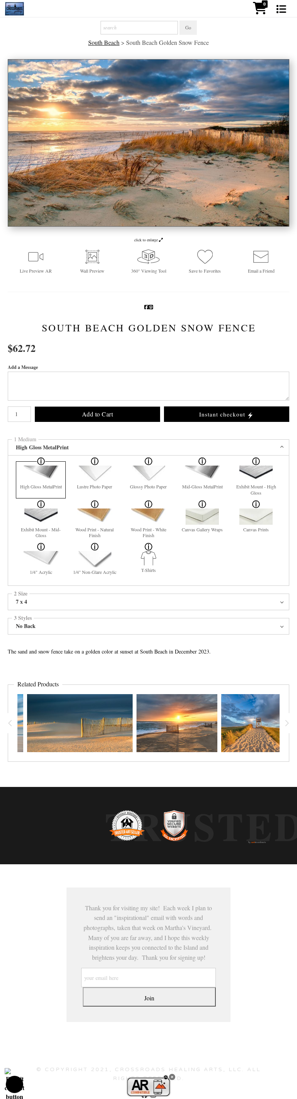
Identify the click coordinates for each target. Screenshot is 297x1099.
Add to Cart (97, 414)
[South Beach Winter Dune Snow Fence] (80, 723)
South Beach (103, 42)
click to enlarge (146, 239)
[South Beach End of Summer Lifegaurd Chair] (258, 723)
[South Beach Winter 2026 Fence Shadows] (177, 723)
